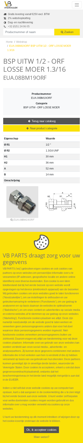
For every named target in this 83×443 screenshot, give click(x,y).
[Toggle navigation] (77, 4)
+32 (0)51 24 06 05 (19, 26)
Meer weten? (41, 437)
